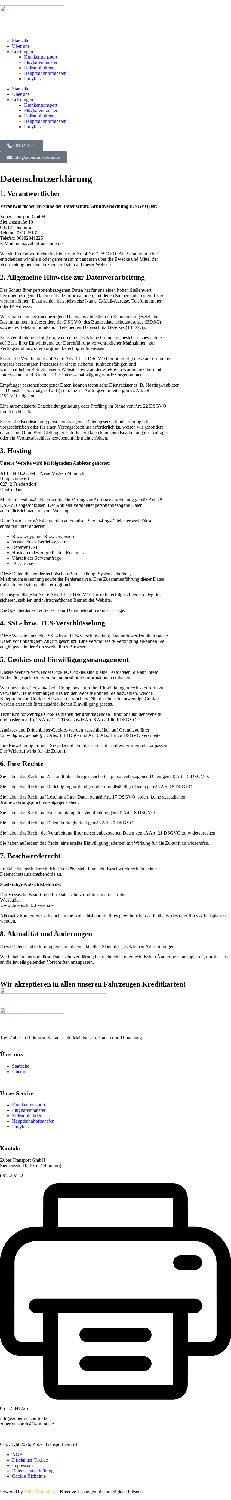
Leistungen (22, 51)
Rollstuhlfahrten (39, 67)
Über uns (20, 46)
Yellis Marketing (39, 1491)
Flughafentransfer (40, 62)
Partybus (32, 78)
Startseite (20, 40)
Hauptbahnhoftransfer (45, 73)
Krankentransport (40, 56)
